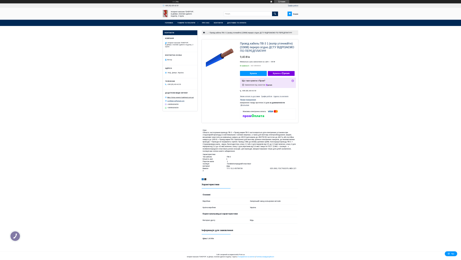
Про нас (205, 23)
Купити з (277, 73)
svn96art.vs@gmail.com (175, 101)
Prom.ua (242, 254)
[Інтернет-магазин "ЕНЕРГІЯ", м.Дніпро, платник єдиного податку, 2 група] (165, 17)
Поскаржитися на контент (246, 257)
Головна (169, 23)
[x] (205, 180)
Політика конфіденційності (265, 257)
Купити (253, 73)
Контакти (218, 23)
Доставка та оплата (236, 23)
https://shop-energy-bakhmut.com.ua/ (180, 97)
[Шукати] (275, 14)
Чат (452, 254)
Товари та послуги (186, 23)
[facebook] (203, 180)
